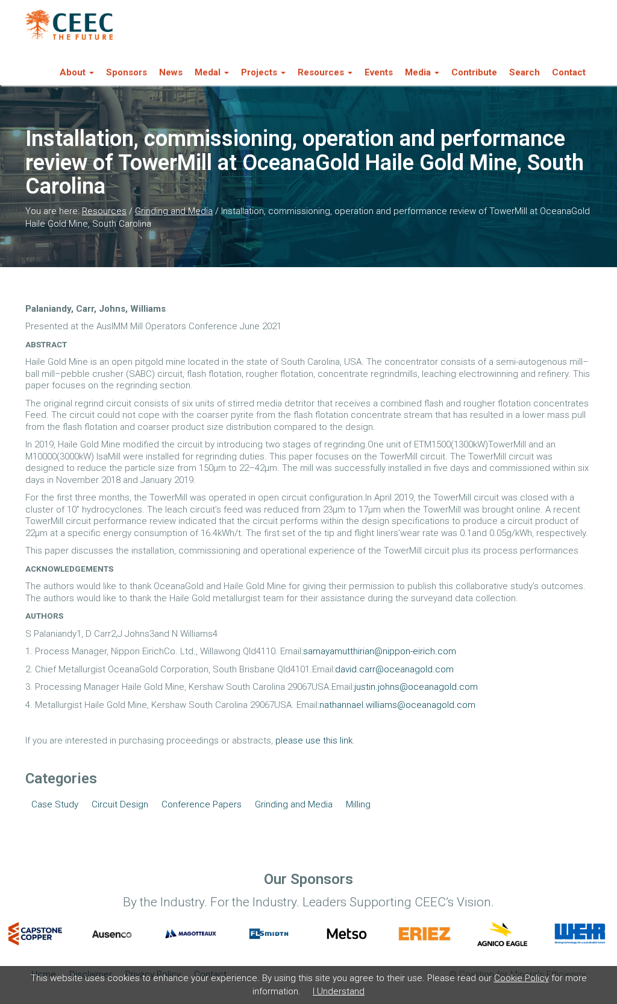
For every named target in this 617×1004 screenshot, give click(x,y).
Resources (104, 211)
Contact (569, 72)
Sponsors (126, 72)
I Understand (339, 991)
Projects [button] (259, 72)
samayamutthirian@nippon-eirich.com (379, 651)
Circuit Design (120, 804)
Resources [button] (321, 72)
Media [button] (418, 72)
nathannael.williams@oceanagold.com (397, 704)
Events (379, 72)
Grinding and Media (174, 211)
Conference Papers (201, 804)
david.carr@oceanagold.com (394, 669)
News (171, 72)
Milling (358, 804)
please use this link (313, 740)
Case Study (54, 804)
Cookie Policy (521, 978)
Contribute (474, 72)
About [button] (73, 72)
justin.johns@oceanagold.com (416, 686)
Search (524, 72)
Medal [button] (208, 72)
